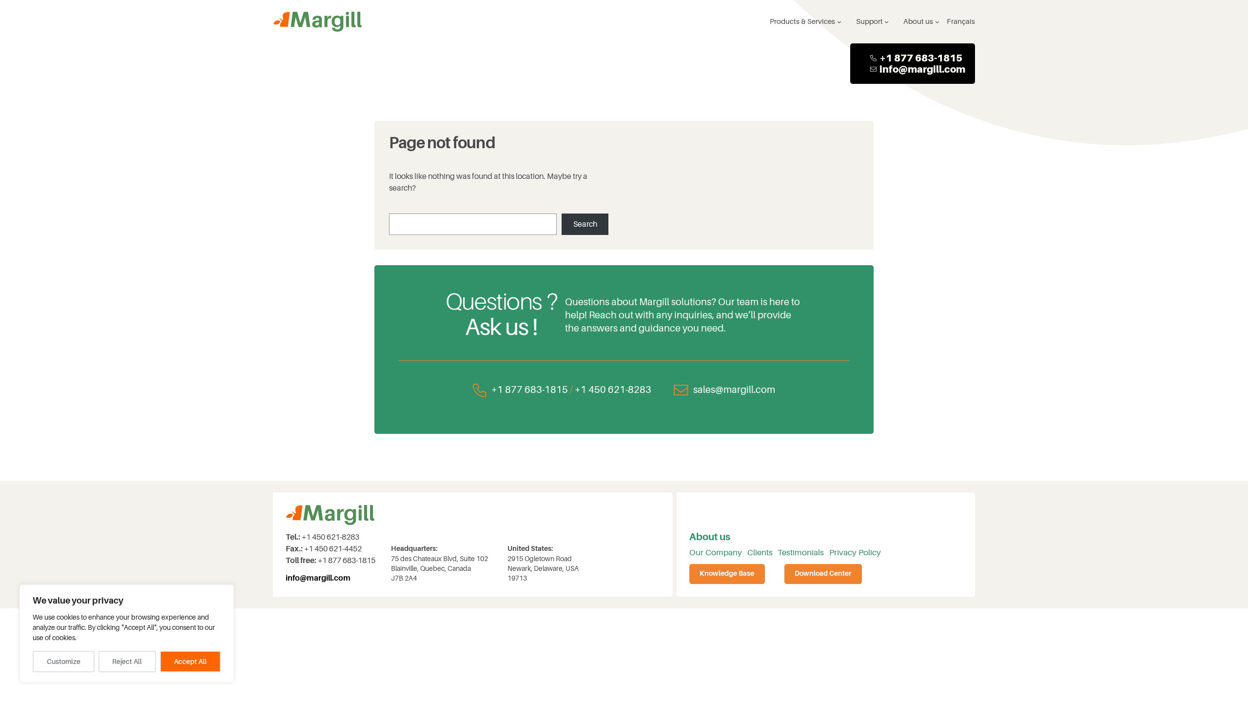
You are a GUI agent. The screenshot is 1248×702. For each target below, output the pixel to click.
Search (585, 224)
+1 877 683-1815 (529, 389)
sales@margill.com (734, 389)
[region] (127, 633)
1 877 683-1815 (924, 58)
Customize (63, 661)
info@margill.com (922, 69)
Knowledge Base (727, 573)
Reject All (127, 661)
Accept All (190, 661)
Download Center (823, 573)
